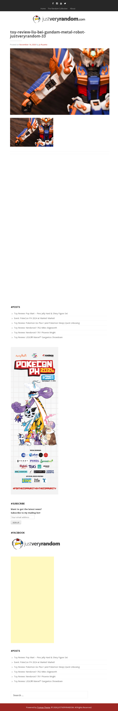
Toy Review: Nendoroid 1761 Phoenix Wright (35, 332)
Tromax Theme (43, 707)
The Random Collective (57, 8)
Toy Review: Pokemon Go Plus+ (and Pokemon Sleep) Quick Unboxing (47, 323)
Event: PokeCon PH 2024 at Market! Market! (34, 318)
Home (43, 8)
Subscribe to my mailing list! (25, 512)
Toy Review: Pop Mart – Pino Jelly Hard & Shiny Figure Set (41, 313)
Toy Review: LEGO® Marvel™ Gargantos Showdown (38, 337)
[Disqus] (59, 193)
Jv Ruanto (43, 44)
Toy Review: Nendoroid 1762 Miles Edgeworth (35, 327)
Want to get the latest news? (26, 509)
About (72, 8)
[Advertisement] (32, 600)
